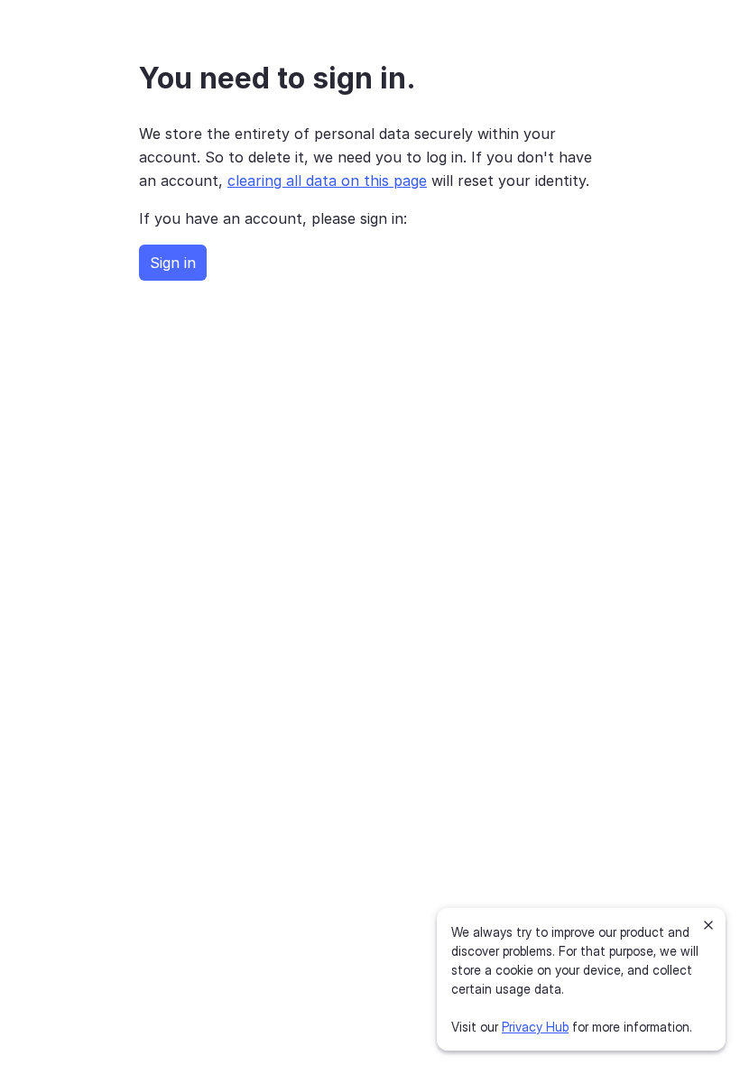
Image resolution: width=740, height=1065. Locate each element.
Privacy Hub (535, 1026)
